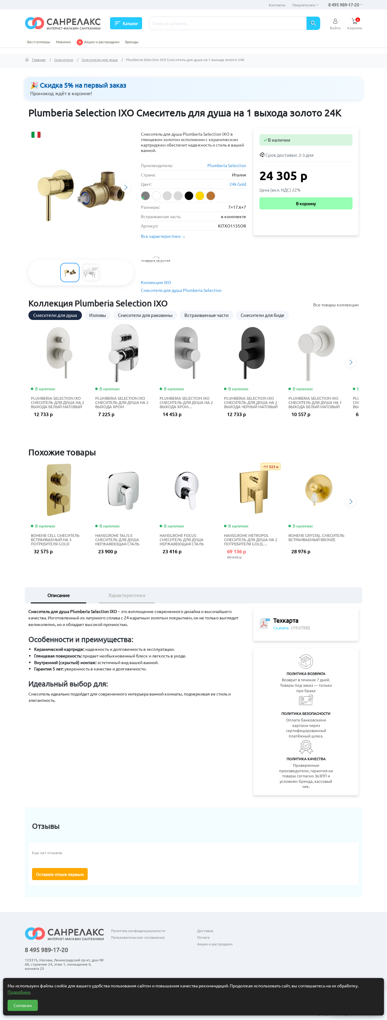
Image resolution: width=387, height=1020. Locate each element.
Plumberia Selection (226, 165)
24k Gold (237, 184)
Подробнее (19, 992)
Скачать (281, 627)
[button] (126, 187)
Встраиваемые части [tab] (206, 315)
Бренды (131, 41)
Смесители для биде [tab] (262, 315)
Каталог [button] (126, 23)
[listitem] (145, 195)
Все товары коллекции (336, 304)
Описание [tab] (58, 595)
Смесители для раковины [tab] (145, 315)
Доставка (205, 930)
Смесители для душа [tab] (55, 315)
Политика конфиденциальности (138, 930)
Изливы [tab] (97, 315)
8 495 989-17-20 (343, 4)
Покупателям (303, 4)
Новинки (63, 41)
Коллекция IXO (156, 282)
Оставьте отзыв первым (60, 874)
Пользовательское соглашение (138, 937)
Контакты (277, 4)
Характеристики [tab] (127, 595)
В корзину (306, 203)
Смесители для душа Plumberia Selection (181, 290)
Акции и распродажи (101, 41)
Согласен (23, 1005)
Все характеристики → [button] (163, 236)
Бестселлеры (38, 41)
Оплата (203, 937)
